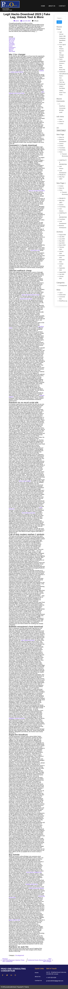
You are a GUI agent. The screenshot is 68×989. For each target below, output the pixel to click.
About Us (52, 6)
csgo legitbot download (27, 640)
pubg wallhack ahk (14, 920)
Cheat (10, 46)
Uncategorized (19, 955)
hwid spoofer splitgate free (34, 872)
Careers (61, 143)
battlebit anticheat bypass (36, 888)
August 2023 (62, 234)
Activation (12, 44)
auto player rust (35, 250)
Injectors (11, 48)
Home (43, 6)
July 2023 (61, 236)
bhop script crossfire (25, 481)
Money (11, 50)
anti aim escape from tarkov (37, 190)
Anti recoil (12, 39)
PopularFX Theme (23, 987)
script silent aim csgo (26, 298)
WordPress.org (63, 301)
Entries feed (62, 294)
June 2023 (62, 239)
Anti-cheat (12, 51)
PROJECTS (62, 174)
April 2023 (62, 243)
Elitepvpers (12, 47)
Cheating (11, 43)
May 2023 (61, 241)
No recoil (11, 40)
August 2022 (62, 272)
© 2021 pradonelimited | (9, 987)
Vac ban (11, 42)
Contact (62, 6)
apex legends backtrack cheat (30, 294)
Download (12, 38)
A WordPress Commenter (62, 106)
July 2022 (61, 274)
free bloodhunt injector (28, 513)
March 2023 (62, 245)
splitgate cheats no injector (17, 718)
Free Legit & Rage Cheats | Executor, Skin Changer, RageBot (62, 51)
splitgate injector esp (32, 884)
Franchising (62, 149)
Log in (60, 292)
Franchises (62, 147)
